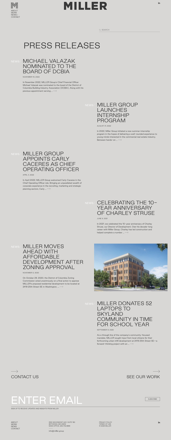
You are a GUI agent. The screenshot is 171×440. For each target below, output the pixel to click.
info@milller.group (56, 431)
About (14, 11)
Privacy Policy (105, 422)
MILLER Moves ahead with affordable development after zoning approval (53, 256)
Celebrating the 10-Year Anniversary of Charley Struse (127, 208)
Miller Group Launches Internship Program (117, 112)
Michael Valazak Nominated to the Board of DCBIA (49, 66)
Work (14, 13)
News (14, 15)
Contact (15, 17)
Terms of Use (105, 424)
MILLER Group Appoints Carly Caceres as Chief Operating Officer (51, 161)
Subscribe (152, 399)
